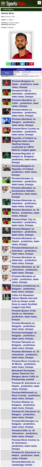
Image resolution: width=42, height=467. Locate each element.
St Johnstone (25, 74)
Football (8, 9)
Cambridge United (26, 71)
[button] (8, 64)
